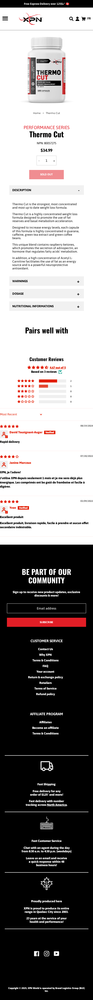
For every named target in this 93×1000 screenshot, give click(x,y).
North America (57, 804)
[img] (9, 426)
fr (89, 18)
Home (37, 113)
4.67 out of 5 (58, 367)
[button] (26, 380)
